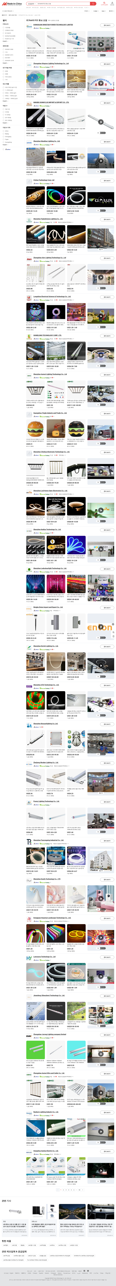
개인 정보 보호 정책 (50, 1271)
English (11, 1273)
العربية (78, 1273)
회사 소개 (29, 1271)
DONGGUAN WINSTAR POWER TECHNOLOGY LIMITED (53, 25)
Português (53, 1273)
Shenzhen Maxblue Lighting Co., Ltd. (46, 141)
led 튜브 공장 (69, 7)
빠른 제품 (74, 1271)
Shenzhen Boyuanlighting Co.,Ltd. (45, 724)
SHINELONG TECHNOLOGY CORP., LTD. (47, 335)
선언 (35, 1271)
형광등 (22, 1245)
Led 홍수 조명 (32, 1245)
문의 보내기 (107, 25)
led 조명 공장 (35, 7)
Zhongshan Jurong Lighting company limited (49, 1034)
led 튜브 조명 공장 (78, 7)
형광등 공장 (43, 7)
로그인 (112, 5)
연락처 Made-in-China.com (63, 1271)
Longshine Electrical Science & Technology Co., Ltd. (52, 296)
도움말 (95, 11)
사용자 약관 (41, 1271)
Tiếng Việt (107, 1273)
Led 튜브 (52, 1245)
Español (41, 1273)
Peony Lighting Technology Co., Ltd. (46, 801)
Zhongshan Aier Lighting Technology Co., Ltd (49, 258)
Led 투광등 (43, 1245)
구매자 (86, 11)
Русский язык (66, 1273)
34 (79, 1190)
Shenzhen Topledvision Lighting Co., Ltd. (48, 219)
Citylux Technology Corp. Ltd (43, 180)
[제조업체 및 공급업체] (12, 4)
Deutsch (47, 1273)
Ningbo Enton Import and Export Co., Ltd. (48, 607)
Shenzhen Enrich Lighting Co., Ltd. (45, 646)
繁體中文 (23, 1273)
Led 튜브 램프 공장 (19, 1255)
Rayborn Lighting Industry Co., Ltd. (46, 1112)
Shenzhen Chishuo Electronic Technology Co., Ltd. (51, 452)
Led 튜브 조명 (62, 1245)
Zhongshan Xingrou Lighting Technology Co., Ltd (51, 63)
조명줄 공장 (43, 1255)
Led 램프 (5, 1245)
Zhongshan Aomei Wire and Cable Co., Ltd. (49, 1073)
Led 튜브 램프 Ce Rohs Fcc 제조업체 (13, 1260)
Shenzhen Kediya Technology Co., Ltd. (47, 529)
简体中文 (17, 1273)
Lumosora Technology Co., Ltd (44, 957)
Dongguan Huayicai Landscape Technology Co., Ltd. (52, 918)
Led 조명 (14, 1245)
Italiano (60, 1273)
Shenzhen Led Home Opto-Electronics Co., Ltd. (50, 491)
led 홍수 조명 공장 (51, 7)
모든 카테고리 (8, 11)
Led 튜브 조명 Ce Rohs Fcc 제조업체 (60, 1255)
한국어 (73, 1273)
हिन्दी (91, 1273)
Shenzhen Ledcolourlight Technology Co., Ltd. (50, 568)
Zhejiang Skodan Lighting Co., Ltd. (45, 762)
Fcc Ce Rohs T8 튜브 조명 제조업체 (37, 1260)
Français (35, 1273)
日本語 (29, 1273)
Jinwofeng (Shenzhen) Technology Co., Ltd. (49, 995)
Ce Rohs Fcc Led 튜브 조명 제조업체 (84, 1255)
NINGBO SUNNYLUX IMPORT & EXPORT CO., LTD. (51, 102)
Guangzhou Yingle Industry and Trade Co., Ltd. (50, 413)
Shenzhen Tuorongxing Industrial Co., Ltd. (48, 840)
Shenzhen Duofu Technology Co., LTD (46, 879)
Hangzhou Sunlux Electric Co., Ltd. (45, 1151)
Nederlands (85, 1273)
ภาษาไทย (96, 1273)
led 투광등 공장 (61, 7)
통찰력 (80, 1271)
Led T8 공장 (6, 1255)
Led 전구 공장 (32, 1255)
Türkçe (101, 1273)
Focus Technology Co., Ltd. (60, 1278)
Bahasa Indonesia (58, 1274)
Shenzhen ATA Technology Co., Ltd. (46, 685)
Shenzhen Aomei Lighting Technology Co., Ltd (50, 374)
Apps (103, 11)
